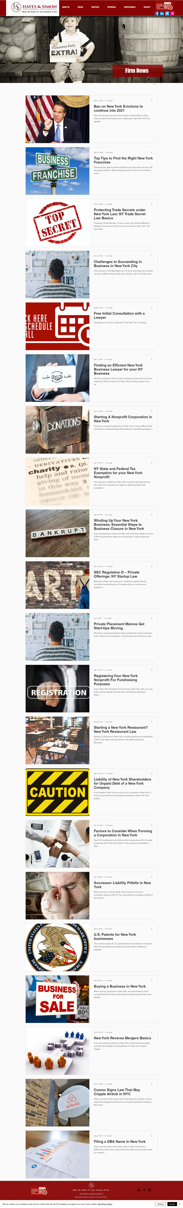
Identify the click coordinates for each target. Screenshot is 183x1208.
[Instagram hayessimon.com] (172, 13)
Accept (172, 1204)
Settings (160, 1204)
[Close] (180, 1204)
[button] (154, 84)
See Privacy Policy (105, 1204)
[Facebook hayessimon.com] (157, 13)
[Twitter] (167, 13)
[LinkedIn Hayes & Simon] (139, 1190)
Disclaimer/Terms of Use (85, 1197)
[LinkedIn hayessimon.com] (162, 13)
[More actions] (152, 100)
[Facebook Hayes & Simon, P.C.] (144, 1190)
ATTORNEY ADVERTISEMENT (91, 1194)
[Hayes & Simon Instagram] (149, 1190)
